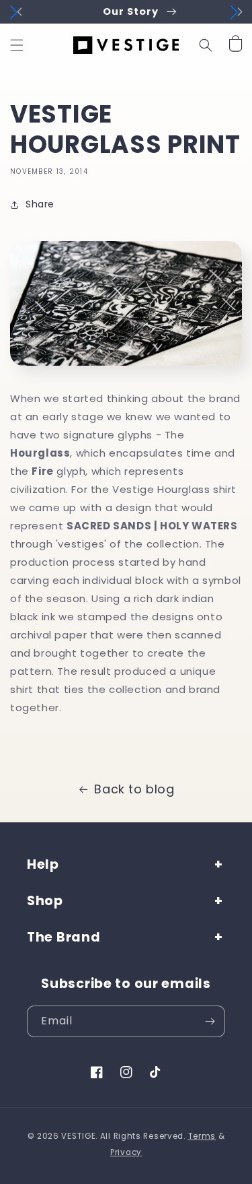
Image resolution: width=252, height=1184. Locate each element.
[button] (17, 45)
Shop (45, 901)
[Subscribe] (209, 1021)
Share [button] (40, 204)
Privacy (126, 1152)
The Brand (63, 937)
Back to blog (134, 789)
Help (43, 864)
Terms (202, 1136)
